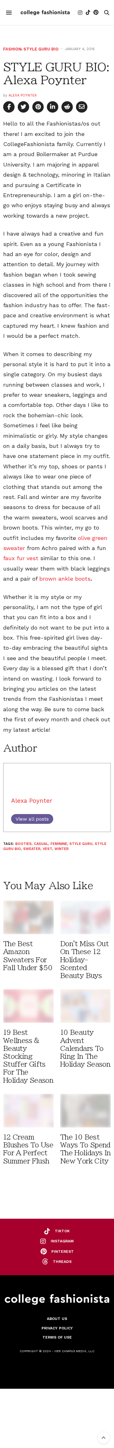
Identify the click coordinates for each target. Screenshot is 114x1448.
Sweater (32, 849)
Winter (61, 849)
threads (62, 1261)
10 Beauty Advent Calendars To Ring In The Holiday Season (85, 1048)
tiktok (62, 1231)
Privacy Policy (57, 1328)
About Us (57, 1318)
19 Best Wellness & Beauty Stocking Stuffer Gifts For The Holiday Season (28, 1056)
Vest (47, 849)
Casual (41, 844)
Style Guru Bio (41, 49)
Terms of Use (57, 1337)
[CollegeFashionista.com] (45, 12)
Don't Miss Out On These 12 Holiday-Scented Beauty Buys (84, 960)
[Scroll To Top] (103, 1437)
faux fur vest (20, 558)
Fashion (12, 49)
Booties (23, 844)
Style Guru (80, 844)
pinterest (62, 1251)
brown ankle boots (65, 578)
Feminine (58, 844)
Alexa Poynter (23, 95)
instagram (62, 1241)
